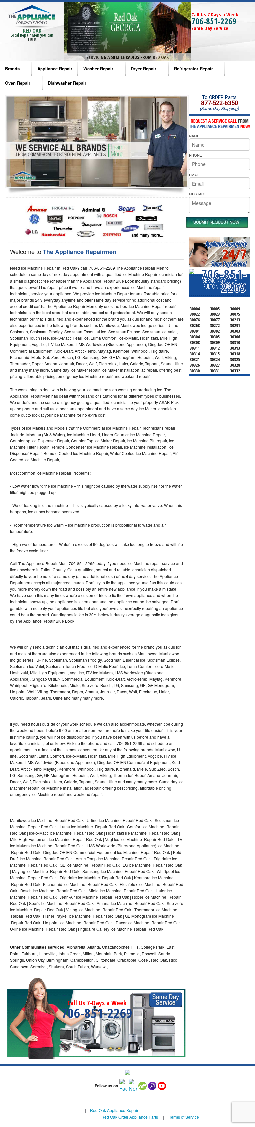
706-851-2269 (213, 21)
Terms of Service (184, 1117)
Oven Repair (17, 83)
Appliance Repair (54, 68)
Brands (12, 68)
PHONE (195, 155)
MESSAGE (198, 193)
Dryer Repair (143, 68)
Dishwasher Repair (67, 83)
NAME (194, 135)
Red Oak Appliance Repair (114, 1110)
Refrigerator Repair (193, 68)
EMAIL (194, 174)
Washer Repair (98, 68)
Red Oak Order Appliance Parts (129, 1117)
